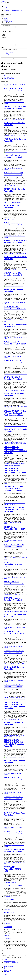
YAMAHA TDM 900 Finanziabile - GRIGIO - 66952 (13, 869)
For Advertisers (7, 970)
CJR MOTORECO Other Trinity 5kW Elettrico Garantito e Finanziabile (13, 489)
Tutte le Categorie (9, 52)
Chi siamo (6, 968)
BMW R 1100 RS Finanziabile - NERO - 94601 (15, 325)
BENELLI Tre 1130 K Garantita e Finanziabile (13, 378)
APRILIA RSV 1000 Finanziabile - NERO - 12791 (15, 308)
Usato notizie (7, 972)
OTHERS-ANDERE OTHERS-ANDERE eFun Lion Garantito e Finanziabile (15, 470)
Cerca (2, 16)
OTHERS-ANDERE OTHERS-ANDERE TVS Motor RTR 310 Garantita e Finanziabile (14, 705)
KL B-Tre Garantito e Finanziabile (12, 206)
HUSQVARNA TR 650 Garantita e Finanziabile (13, 362)
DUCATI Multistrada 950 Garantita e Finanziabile (13, 174)
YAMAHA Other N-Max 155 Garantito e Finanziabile (15, 107)
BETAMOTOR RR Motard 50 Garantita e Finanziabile (15, 241)
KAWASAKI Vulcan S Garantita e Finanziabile (13, 599)
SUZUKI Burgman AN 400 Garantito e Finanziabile (14, 850)
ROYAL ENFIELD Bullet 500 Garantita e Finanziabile (15, 90)
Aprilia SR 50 (9, 912)
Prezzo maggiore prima (9, 78)
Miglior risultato (16, 73)
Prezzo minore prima (8, 77)
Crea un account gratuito (9, 9)
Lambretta (8, 927)
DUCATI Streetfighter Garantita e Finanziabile (13, 224)
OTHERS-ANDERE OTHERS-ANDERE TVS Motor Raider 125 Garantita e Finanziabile (15, 450)
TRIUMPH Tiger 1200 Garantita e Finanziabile (13, 274)
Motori (6, 53)
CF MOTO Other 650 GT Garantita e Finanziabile (13, 686)
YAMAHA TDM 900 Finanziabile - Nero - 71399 (14, 583)
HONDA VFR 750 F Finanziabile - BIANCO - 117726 (13, 564)
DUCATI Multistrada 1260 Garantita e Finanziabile (14, 546)
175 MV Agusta (9, 899)
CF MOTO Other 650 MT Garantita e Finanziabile (14, 652)
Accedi (5, 7)
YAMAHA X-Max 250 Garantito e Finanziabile (13, 779)
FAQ (5, 967)
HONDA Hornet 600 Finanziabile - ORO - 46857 (14, 528)
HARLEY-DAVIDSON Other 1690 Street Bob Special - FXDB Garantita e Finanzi (15, 413)
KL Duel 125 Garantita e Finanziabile (13, 723)
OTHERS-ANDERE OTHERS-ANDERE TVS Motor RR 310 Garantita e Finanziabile (14, 743)
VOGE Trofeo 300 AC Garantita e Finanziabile (13, 156)
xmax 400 (7, 938)
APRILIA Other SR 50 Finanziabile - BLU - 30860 (14, 633)
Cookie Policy (7, 971)
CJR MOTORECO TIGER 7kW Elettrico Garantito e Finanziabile (14, 509)
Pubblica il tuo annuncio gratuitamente (13, 10)
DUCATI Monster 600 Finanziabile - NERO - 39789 (15, 343)
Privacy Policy (7, 964)
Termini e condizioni (8, 966)
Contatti (5, 974)
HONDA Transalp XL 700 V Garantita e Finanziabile (14, 833)
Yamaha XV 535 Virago (13, 885)
